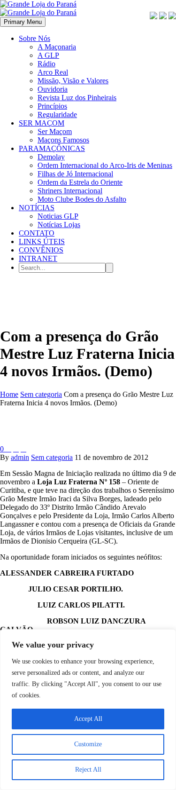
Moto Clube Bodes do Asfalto (82, 199)
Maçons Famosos (63, 140)
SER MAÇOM (41, 123)
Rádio (46, 64)
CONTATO (36, 233)
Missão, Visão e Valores (73, 81)
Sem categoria (52, 457)
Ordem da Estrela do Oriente (80, 182)
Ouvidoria (53, 89)
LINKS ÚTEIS (42, 241)
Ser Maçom (55, 131)
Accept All (88, 718)
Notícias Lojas (59, 225)
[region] (88, 709)
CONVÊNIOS (41, 250)
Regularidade (57, 114)
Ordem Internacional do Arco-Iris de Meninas (105, 165)
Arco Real (53, 72)
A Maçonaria (57, 47)
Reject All (88, 769)
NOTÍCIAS (36, 208)
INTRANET (38, 258)
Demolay (51, 157)
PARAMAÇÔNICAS (52, 148)
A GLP (48, 55)
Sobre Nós (34, 38)
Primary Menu (23, 21)
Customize (88, 744)
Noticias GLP (58, 216)
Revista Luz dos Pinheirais (77, 98)
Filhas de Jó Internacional (75, 174)
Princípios (52, 106)
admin (20, 457)
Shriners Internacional (70, 191)
